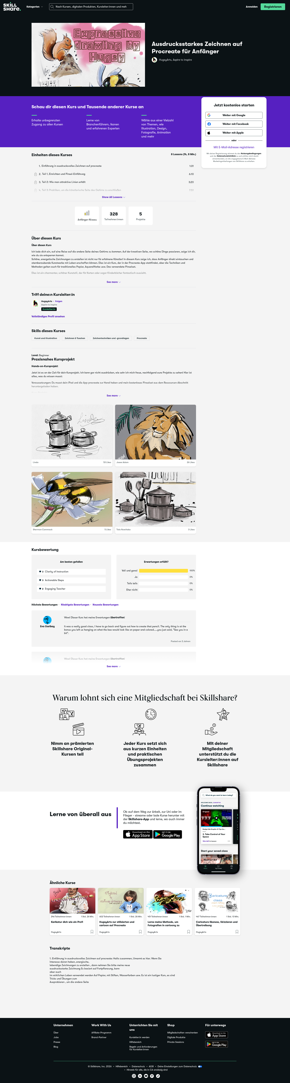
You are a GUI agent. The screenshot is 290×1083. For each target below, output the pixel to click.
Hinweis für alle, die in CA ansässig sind (147, 1070)
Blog (56, 1047)
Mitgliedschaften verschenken (182, 1032)
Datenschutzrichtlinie (226, 156)
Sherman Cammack (43, 529)
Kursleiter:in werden (139, 1037)
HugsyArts (51, 301)
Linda (35, 462)
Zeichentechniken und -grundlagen (111, 338)
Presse (57, 1042)
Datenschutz (138, 1066)
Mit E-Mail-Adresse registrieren (234, 147)
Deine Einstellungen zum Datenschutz (177, 1066)
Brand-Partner (98, 1037)
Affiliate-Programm (101, 1032)
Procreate (142, 338)
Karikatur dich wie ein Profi (67, 922)
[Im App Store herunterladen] (136, 834)
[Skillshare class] (72, 901)
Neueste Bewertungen (105, 604)
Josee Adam (122, 462)
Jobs (56, 1037)
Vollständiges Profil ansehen (48, 316)
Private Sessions (175, 1042)
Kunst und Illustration (45, 338)
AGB (151, 1066)
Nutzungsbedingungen (251, 153)
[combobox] (91, 6)
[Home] (12, 7)
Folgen (58, 301)
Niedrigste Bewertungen (74, 604)
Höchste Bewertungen (45, 604)
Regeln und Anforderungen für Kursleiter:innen (143, 1048)
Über (56, 1032)
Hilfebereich (135, 1042)
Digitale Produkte (176, 1037)
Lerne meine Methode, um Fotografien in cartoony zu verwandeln (163, 925)
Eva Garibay (47, 626)
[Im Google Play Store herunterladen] (168, 834)
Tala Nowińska (123, 529)
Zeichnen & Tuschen (75, 338)
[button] (42, 6)
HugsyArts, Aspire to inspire (175, 59)
